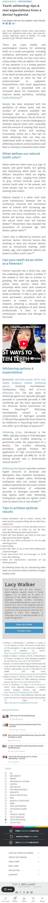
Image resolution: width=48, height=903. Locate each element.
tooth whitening (11, 97)
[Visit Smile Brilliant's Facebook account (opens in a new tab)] (20, 892)
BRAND (13, 778)
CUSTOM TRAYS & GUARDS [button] (21, 853)
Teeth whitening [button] (18, 857)
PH (11, 811)
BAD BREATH (15, 776)
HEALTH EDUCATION (18, 795)
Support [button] (13, 875)
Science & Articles (9, 1)
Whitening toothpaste (14, 468)
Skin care (14, 866)
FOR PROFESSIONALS (19, 789)
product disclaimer (24, 887)
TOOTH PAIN (15, 822)
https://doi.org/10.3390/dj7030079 (27, 661)
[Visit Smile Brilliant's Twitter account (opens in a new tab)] (27, 892)
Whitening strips (12, 432)
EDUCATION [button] (14, 870)
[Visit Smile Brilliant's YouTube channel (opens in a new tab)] (16, 892)
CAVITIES (13, 784)
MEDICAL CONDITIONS (19, 800)
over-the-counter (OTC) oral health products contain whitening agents (24, 383)
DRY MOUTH (15, 787)
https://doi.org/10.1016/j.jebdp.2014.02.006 (21, 703)
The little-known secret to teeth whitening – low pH (22, 758)
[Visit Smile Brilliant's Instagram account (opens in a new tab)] (24, 892)
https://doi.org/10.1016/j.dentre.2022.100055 (21, 692)
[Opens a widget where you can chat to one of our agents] (8, 890)
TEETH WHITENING (25, 1)
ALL (11, 773)
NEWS (12, 803)
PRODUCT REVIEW (17, 814)
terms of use (37, 887)
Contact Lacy (24, 631)
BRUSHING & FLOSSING (19, 781)
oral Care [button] (14, 861)
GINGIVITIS (14, 792)
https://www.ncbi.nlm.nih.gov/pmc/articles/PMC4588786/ (25, 674)
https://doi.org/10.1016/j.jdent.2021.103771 (21, 653)
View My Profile (24, 624)
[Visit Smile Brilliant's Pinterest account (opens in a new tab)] (31, 892)
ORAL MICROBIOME (18, 806)
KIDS (12, 798)
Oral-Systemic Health (18, 809)
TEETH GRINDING (17, 817)
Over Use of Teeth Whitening (22, 716)
